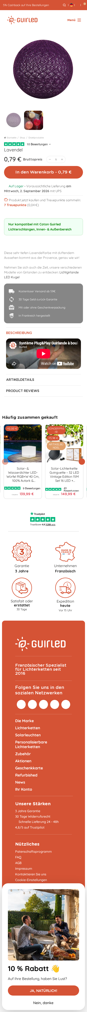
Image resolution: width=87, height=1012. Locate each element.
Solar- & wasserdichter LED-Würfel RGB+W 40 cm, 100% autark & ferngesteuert (22, 474)
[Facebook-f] (43, 704)
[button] (82, 461)
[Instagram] (21, 704)
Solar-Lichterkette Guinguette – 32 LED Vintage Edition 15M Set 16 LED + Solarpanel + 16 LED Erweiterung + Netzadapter (64, 474)
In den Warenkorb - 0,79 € (43, 172)
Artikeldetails (20, 379)
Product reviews (22, 391)
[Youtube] (65, 704)
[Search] (64, 5)
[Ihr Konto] (77, 5)
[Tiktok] (54, 704)
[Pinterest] (32, 704)
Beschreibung (19, 333)
